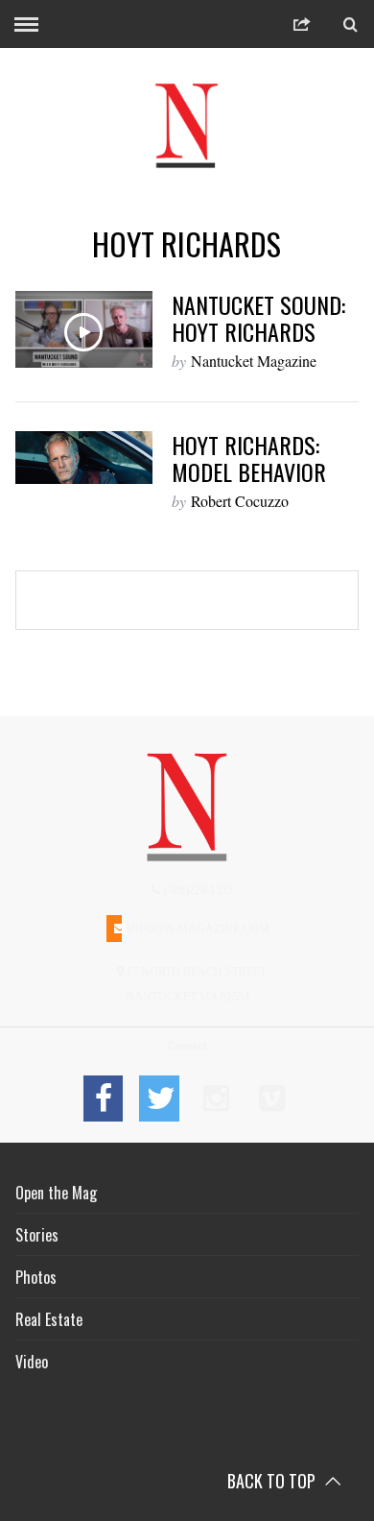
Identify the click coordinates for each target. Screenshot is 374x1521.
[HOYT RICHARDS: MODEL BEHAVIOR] (84, 457)
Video (31, 1361)
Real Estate (48, 1319)
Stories (36, 1234)
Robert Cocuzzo (240, 501)
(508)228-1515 (197, 890)
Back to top (273, 1480)
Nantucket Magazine (253, 360)
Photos (36, 1277)
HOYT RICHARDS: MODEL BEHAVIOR (249, 458)
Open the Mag (56, 1192)
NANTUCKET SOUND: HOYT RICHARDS (258, 318)
